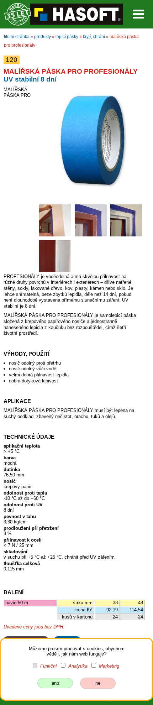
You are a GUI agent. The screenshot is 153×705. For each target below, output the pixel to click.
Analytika (78, 666)
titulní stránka (17, 36)
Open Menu (138, 14)
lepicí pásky (67, 36)
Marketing (109, 666)
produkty (42, 36)
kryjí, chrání (94, 36)
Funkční (48, 666)
